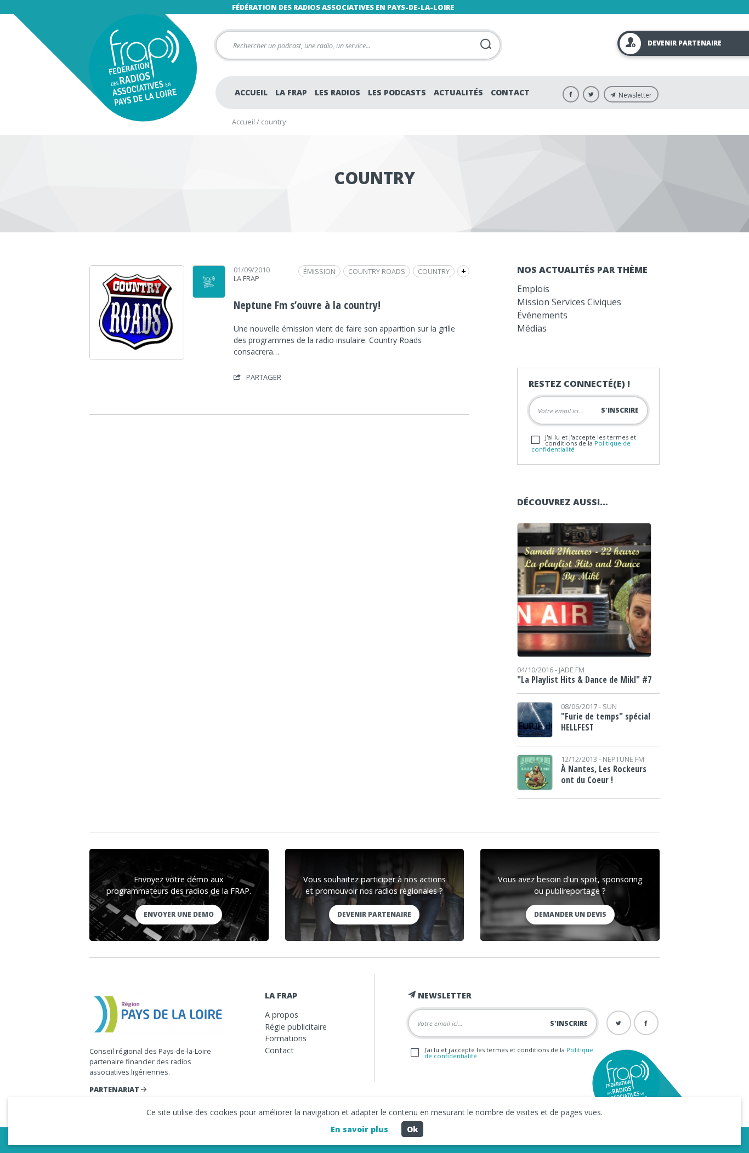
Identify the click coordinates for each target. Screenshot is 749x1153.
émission (319, 271)
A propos (281, 1014)
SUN (610, 706)
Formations (286, 1038)
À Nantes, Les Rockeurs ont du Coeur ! (603, 774)
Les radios (337, 92)
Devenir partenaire (374, 914)
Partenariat (115, 1089)
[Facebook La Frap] (571, 94)
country (434, 271)
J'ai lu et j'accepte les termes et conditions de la (583, 443)
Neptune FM (623, 759)
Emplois (533, 289)
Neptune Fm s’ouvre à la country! (307, 305)
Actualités (458, 92)
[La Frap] (209, 294)
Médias (532, 328)
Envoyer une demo (179, 914)
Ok (412, 1129)
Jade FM (572, 670)
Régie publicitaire (296, 1026)
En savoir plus (359, 1129)
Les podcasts (397, 92)
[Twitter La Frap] (591, 94)
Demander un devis (570, 914)
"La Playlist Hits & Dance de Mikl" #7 (584, 679)
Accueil (251, 92)
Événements (542, 315)
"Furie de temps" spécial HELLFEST (605, 721)
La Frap (291, 92)
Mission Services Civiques (569, 302)
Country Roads (376, 271)
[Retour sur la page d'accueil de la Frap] (142, 67)
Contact (510, 92)
